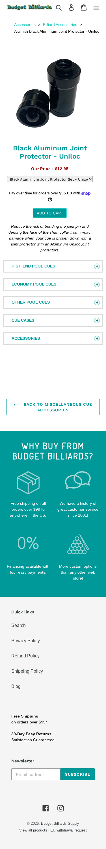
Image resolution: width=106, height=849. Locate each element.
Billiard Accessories (60, 24)
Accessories (25, 24)
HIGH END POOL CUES (33, 266)
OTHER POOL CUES (31, 302)
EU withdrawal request (68, 830)
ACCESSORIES (26, 338)
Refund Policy (25, 655)
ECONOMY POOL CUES (34, 284)
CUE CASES (23, 320)
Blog (16, 686)
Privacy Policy (25, 640)
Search (18, 625)
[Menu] (96, 7)
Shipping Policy (27, 671)
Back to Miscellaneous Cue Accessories (57, 407)
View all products (33, 830)
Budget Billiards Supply (60, 823)
